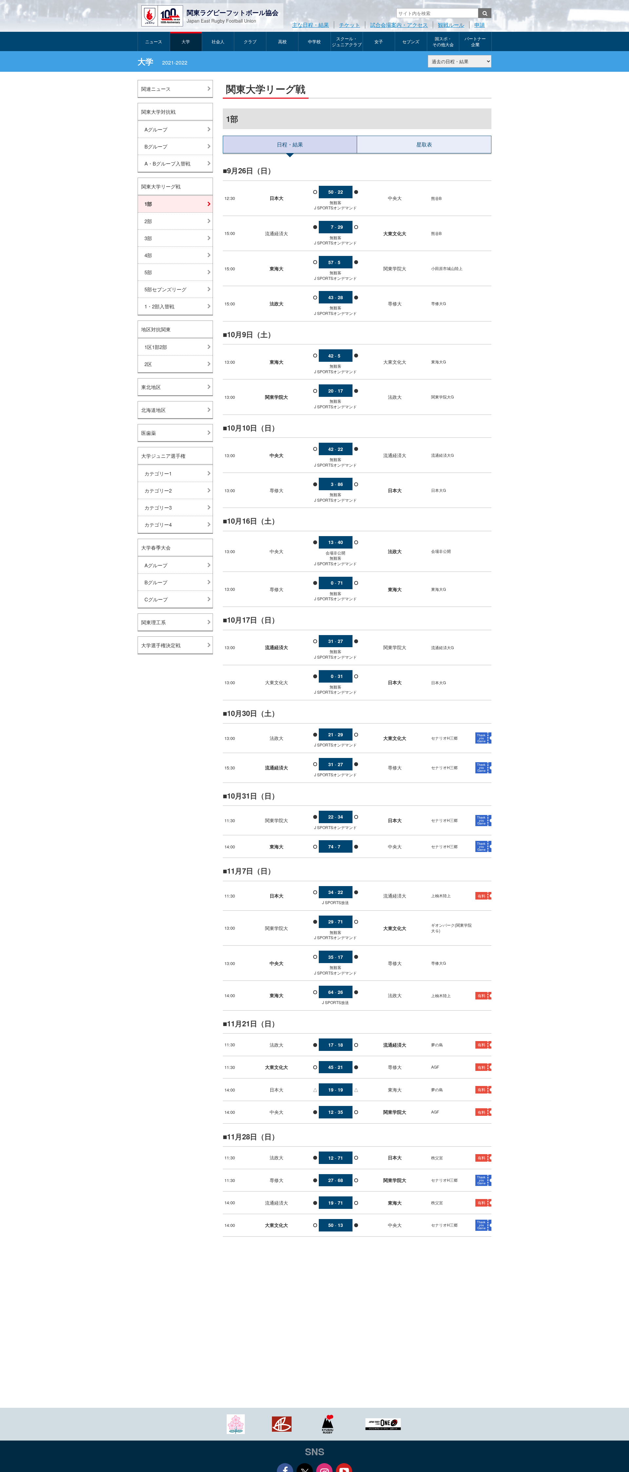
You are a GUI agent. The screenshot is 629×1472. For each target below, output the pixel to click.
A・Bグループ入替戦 (167, 163)
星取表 (424, 144)
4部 (148, 255)
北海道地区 (153, 409)
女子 (378, 41)
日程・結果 (290, 144)
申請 (479, 25)
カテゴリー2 (158, 490)
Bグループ (155, 146)
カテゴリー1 (158, 473)
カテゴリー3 (158, 507)
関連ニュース (156, 88)
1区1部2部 (155, 346)
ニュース (153, 41)
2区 (148, 363)
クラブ (250, 41)
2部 (148, 221)
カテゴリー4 (158, 524)
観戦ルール (451, 25)
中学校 (314, 41)
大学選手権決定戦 (161, 645)
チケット (349, 25)
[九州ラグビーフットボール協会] (327, 1423)
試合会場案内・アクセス (399, 25)
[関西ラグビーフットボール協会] (282, 1423)
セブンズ (410, 41)
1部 (148, 203)
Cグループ (156, 599)
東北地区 (151, 386)
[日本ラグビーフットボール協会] (236, 1423)
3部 (148, 238)
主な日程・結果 (310, 25)
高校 (282, 41)
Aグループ (155, 129)
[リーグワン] (383, 1423)
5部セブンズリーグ (165, 289)
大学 (185, 41)
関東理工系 (153, 622)
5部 (148, 272)
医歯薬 (148, 432)
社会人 (218, 41)
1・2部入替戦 (159, 306)
